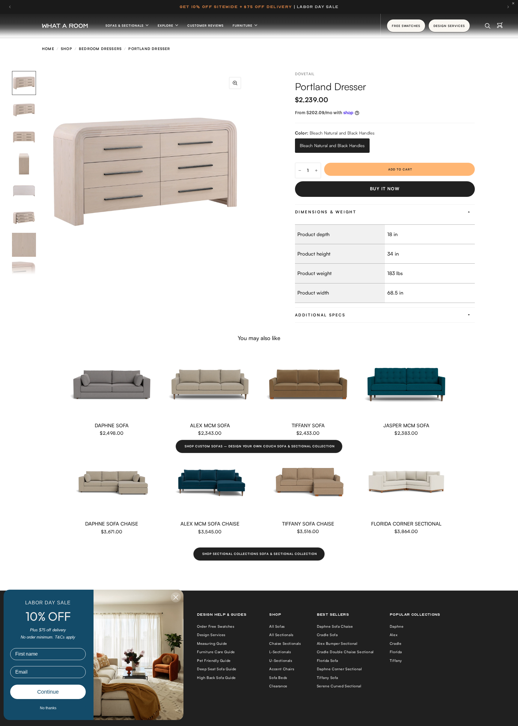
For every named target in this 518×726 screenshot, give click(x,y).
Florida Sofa (327, 660)
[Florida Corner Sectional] (406, 482)
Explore (166, 25)
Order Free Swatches (215, 626)
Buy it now (385, 188)
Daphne (397, 626)
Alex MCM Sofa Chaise (210, 523)
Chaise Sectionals (285, 643)
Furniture (243, 25)
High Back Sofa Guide (216, 677)
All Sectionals (281, 635)
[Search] (487, 26)
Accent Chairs (281, 669)
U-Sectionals (280, 660)
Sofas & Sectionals (125, 25)
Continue (48, 692)
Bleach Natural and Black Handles (332, 145)
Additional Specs (320, 315)
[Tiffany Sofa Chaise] (308, 482)
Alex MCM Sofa (210, 425)
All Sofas (276, 626)
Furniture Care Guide (216, 652)
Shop (66, 48)
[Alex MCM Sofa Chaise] (210, 483)
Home (48, 48)
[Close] (514, 3)
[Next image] (247, 173)
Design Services (211, 635)
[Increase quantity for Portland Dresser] (316, 170)
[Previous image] (43, 173)
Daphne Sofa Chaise (111, 523)
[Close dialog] (176, 597)
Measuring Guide (212, 643)
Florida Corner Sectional (406, 523)
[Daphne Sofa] (111, 384)
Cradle (396, 643)
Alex (393, 635)
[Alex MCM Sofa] (210, 384)
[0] (500, 26)
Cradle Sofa (327, 635)
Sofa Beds (278, 677)
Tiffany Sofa (308, 425)
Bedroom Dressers (100, 48)
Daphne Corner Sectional (339, 669)
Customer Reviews (205, 25)
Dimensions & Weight (325, 211)
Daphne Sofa (112, 425)
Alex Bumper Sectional (337, 643)
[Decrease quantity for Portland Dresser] (299, 170)
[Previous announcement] (10, 7)
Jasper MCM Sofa (406, 425)
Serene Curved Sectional (339, 686)
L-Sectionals (280, 652)
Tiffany (396, 660)
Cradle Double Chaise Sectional (345, 652)
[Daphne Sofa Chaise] (111, 483)
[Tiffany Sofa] (308, 384)
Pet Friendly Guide (214, 660)
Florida (396, 652)
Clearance (278, 686)
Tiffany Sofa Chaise (308, 523)
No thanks (48, 708)
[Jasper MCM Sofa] (406, 384)
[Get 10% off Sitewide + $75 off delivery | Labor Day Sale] (259, 7)
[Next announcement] (508, 7)
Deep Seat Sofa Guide (217, 669)
